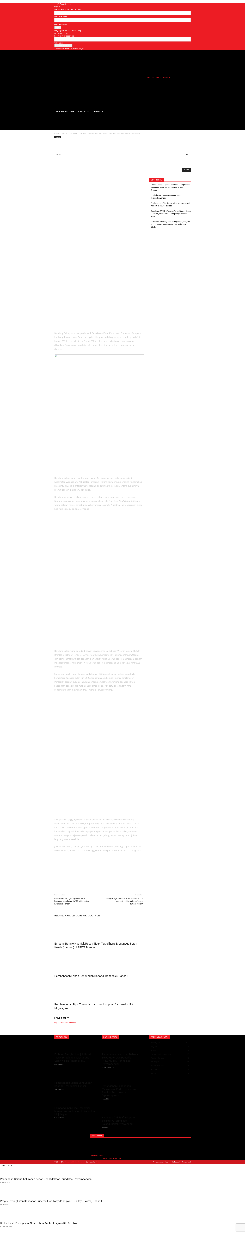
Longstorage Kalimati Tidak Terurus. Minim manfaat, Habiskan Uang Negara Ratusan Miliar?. (124, 901)
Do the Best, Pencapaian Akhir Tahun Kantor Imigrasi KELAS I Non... (40, 1223)
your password (60, 24)
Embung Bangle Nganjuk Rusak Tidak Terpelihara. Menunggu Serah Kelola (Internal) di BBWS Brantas (170, 187)
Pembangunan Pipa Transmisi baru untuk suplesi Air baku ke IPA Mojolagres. (170, 204)
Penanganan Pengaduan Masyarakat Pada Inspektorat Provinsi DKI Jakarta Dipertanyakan (119, 1090)
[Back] (80, 4)
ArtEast (98, 1162)
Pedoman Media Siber (65, 112)
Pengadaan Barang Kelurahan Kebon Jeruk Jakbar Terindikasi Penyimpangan (46, 1179)
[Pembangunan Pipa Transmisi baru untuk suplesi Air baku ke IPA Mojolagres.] (98, 989)
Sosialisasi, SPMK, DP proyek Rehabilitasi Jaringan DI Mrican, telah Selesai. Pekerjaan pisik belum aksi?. (171, 213)
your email (58, 43)
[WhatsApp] (68, 160)
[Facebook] (56, 160)
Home (56, 133)
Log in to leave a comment (65, 1022)
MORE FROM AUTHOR (88, 915)
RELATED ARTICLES (65, 915)
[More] (80, 160)
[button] (188, 83)
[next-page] (56, 1014)
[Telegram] (74, 160)
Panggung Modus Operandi (74, 1162)
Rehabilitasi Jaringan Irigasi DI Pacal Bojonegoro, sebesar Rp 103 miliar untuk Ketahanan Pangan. (71, 901)
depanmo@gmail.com (112, 1158)
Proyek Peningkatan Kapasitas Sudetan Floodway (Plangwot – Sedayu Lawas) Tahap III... (53, 1201)
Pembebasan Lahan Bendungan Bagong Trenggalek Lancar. (91, 976)
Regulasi (65, 133)
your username (60, 16)
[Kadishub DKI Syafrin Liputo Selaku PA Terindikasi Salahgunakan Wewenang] (122, 1109)
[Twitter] (62, 160)
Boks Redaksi (83, 112)
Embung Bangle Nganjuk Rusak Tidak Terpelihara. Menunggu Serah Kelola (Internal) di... (73, 1057)
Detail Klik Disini (96, 1156)
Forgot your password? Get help (67, 30)
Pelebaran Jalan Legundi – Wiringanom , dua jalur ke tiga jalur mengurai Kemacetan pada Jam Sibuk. (170, 224)
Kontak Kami (98, 112)
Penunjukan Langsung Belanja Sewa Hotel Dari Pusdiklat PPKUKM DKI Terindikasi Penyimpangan (120, 1059)
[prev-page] (55, 1014)
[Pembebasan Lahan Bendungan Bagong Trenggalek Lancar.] (98, 961)
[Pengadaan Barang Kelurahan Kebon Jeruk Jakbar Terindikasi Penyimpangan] (122, 1171)
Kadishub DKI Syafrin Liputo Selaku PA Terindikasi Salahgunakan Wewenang (118, 1120)
